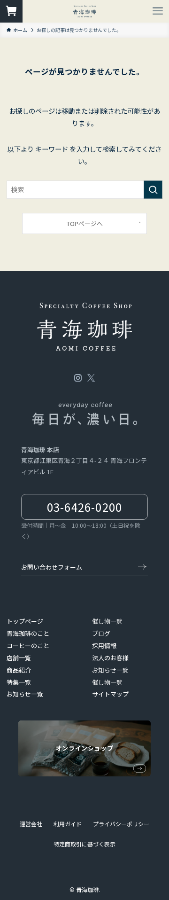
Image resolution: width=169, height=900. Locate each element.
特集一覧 (19, 682)
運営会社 (31, 824)
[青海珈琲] (84, 11)
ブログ (101, 633)
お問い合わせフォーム (51, 567)
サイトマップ (110, 693)
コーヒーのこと (28, 645)
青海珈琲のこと (28, 633)
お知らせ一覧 (25, 693)
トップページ (25, 621)
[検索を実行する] (153, 189)
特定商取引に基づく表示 (84, 844)
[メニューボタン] (157, 11)
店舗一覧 (19, 657)
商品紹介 (19, 669)
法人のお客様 (110, 657)
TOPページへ (85, 223)
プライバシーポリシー (121, 824)
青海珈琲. (88, 889)
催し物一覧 (107, 621)
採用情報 (104, 645)
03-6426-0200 (84, 507)
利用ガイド (68, 824)
